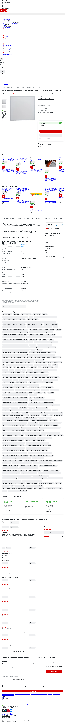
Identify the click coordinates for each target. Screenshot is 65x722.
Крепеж (3, 75)
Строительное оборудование (9, 49)
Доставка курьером (6, 701)
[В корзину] (3, 167)
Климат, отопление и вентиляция (9, 42)
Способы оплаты (32, 701)
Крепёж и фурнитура (7, 31)
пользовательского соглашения (40, 718)
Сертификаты (24, 694)
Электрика (4, 77)
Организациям (11, 699)
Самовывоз (27, 701)
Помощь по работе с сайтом (30, 704)
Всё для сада (5, 25)
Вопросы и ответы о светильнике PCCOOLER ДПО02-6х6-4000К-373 (28, 658)
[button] (6, 522)
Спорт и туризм (6, 51)
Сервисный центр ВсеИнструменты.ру (10, 704)
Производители (30, 694)
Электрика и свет (6, 19)
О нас (7, 694)
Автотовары (5, 29)
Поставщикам (5, 699)
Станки (3, 79)
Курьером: (42, 146)
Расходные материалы (7, 54)
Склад (4, 38)
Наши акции (4, 697)
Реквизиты (4, 694)
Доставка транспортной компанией (17, 701)
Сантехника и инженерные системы (10, 23)
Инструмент (5, 16)
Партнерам (16, 699)
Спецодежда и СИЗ (7, 45)
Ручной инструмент (7, 21)
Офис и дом (5, 36)
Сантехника (4, 81)
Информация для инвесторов (15, 694)
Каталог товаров (10, 695)
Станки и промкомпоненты (8, 40)
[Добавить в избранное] (3, 162)
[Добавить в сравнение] (5, 162)
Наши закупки (21, 699)
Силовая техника (6, 27)
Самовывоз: (43, 143)
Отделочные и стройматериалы (9, 33)
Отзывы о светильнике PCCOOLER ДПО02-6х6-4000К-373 (24, 519)
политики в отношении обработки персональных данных (22, 718)
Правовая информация (38, 694)
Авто (3, 82)
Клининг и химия (6, 47)
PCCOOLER (49, 224)
